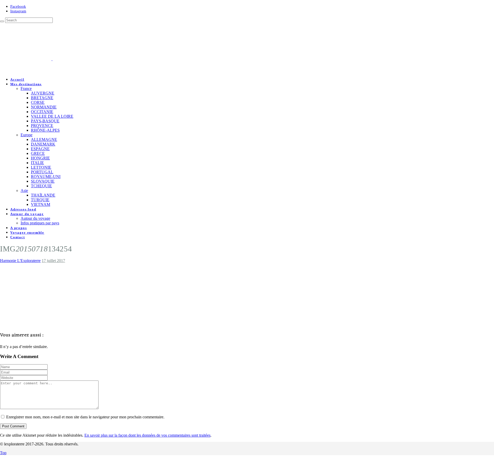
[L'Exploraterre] (77, 59)
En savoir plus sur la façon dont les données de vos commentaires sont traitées (147, 435)
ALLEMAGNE (44, 139)
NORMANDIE (44, 107)
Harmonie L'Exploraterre (20, 260)
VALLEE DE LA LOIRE (52, 116)
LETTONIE (41, 167)
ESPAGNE (40, 149)
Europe (26, 135)
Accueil (17, 79)
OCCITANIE (42, 111)
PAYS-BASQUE (45, 121)
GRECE (38, 153)
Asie (24, 190)
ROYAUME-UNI (45, 176)
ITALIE (37, 162)
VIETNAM (40, 204)
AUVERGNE (42, 93)
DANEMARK (43, 144)
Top (3, 453)
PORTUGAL (42, 172)
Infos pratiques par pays (40, 223)
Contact (17, 237)
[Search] (2, 21)
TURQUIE (40, 200)
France (26, 88)
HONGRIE (40, 158)
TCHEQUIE (41, 186)
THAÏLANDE (43, 195)
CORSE (38, 102)
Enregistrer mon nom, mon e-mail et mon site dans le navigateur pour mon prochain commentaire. (85, 417)
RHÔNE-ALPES (45, 130)
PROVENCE (42, 125)
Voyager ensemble (27, 232)
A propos (18, 228)
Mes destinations (26, 84)
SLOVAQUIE (43, 181)
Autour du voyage (27, 214)
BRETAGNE (42, 98)
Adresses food (23, 209)
